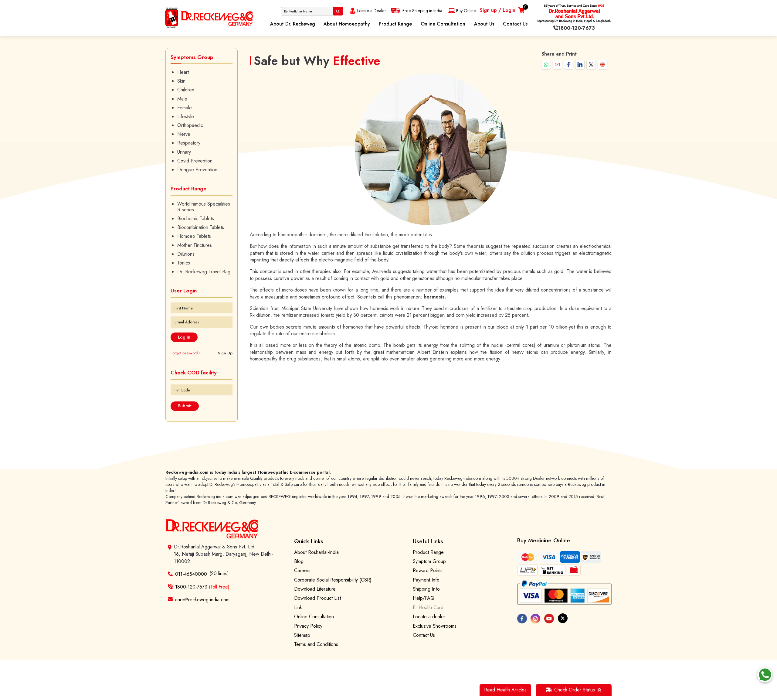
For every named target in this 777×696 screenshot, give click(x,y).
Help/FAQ (423, 598)
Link (298, 607)
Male (182, 99)
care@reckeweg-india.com (202, 599)
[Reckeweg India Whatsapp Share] (545, 64)
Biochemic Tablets (195, 218)
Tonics (183, 263)
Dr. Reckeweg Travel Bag (203, 272)
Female (184, 108)
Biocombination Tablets (200, 227)
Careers (302, 570)
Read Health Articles (505, 689)
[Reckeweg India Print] (602, 64)
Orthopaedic (190, 125)
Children (185, 90)
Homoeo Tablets (194, 236)
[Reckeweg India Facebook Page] (522, 618)
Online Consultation (443, 23)
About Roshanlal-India (316, 552)
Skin (181, 81)
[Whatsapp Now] (764, 674)
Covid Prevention (194, 161)
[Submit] (338, 11)
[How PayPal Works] (564, 592)
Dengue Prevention (197, 169)
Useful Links (428, 541)
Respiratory (188, 143)
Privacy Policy (308, 626)
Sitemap (302, 635)
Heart (183, 72)
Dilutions (186, 254)
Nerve (183, 134)
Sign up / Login (497, 10)
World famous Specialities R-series (203, 207)
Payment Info (426, 579)
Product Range (395, 23)
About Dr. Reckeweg (292, 23)
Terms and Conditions (316, 644)
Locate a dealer (429, 616)
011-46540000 (191, 574)
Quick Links (308, 541)
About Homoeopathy (347, 23)
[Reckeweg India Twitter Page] (563, 618)
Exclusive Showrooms (434, 626)
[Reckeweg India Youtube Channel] (549, 618)
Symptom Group (429, 561)
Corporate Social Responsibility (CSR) (333, 579)
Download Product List (317, 598)
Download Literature (315, 588)
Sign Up (225, 353)
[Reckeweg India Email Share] (557, 64)
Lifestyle (185, 116)
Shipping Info (426, 588)
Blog (299, 561)
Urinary (184, 152)
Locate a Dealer (371, 11)
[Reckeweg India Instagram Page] (535, 618)
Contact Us (515, 23)
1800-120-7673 (202, 586)
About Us (484, 23)
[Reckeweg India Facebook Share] (568, 64)
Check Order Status (574, 689)
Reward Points (428, 570)
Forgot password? (185, 353)
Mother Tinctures (194, 245)
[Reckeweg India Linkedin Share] (579, 64)
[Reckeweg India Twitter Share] (591, 64)
